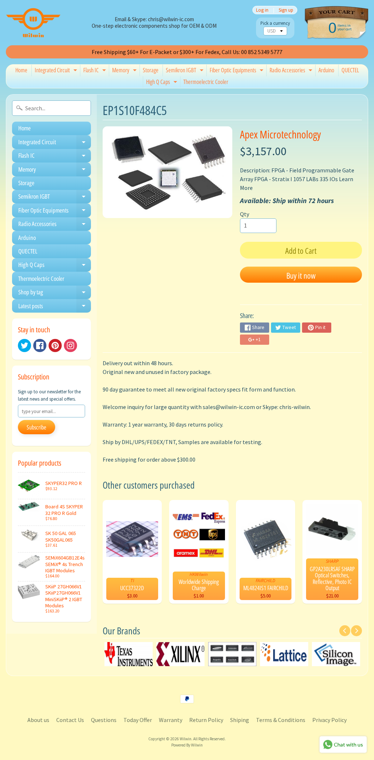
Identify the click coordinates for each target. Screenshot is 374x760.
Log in (262, 10)
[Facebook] (39, 345)
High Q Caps (162, 83)
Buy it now (301, 275)
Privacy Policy (329, 719)
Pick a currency (275, 23)
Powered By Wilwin (187, 745)
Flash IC (95, 71)
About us (38, 719)
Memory (125, 71)
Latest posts (54, 307)
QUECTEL (350, 70)
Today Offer (137, 719)
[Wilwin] (33, 23)
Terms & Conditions (280, 719)
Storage (151, 70)
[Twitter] (24, 345)
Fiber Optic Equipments (237, 71)
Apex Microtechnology (280, 134)
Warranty (170, 719)
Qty (244, 214)
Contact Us (70, 719)
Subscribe (36, 427)
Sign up (286, 10)
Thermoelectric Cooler (205, 82)
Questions (104, 719)
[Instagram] (70, 345)
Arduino (326, 70)
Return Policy (206, 719)
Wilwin (185, 738)
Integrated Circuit (57, 71)
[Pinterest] (55, 345)
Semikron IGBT (185, 71)
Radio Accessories (292, 71)
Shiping (239, 719)
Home (21, 70)
